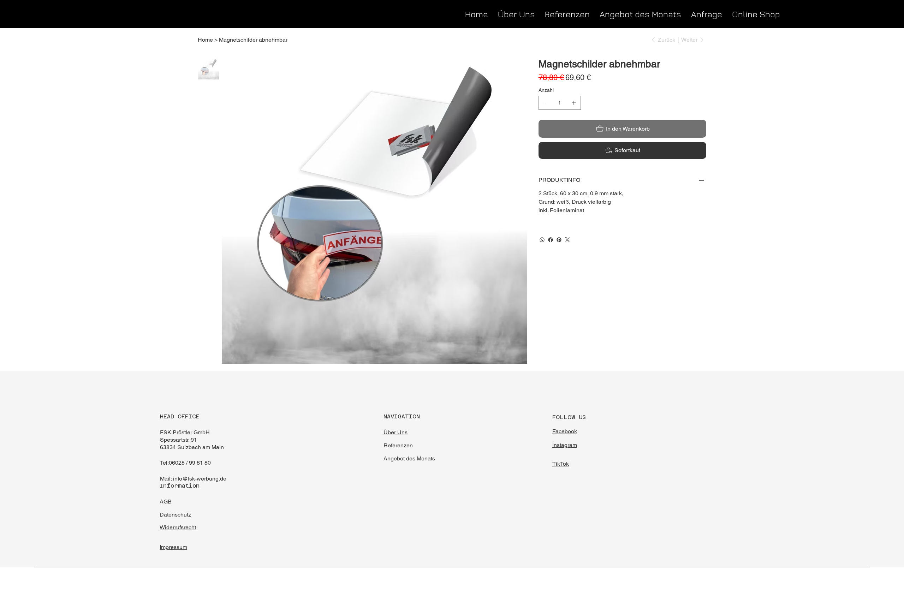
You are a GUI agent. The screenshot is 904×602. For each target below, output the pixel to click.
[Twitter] (567, 239)
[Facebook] (550, 239)
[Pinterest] (559, 239)
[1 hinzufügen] (574, 103)
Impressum (173, 547)
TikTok (560, 463)
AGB (166, 501)
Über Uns (395, 432)
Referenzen (398, 445)
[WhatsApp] (542, 239)
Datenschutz (175, 514)
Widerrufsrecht (178, 527)
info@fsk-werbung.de (199, 478)
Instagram (564, 445)
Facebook (564, 431)
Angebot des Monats (409, 458)
